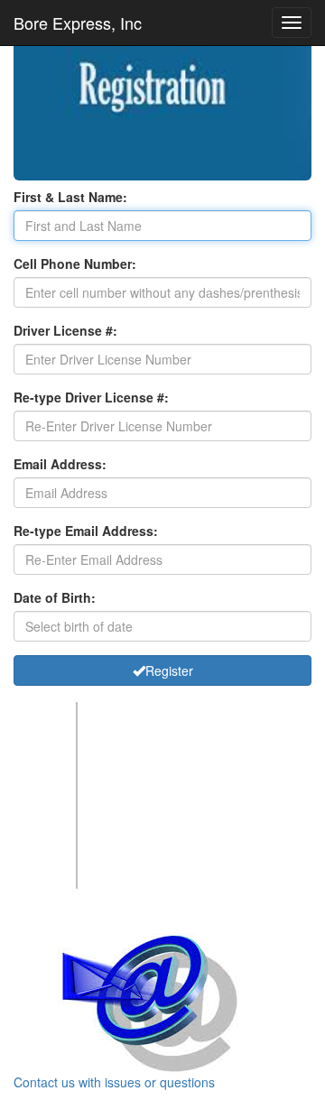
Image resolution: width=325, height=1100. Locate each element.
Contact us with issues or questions (114, 1082)
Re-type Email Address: (86, 531)
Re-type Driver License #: (91, 397)
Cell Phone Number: (75, 263)
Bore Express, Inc (78, 22)
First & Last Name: (70, 197)
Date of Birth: (55, 597)
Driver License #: (65, 330)
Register (169, 670)
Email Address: (60, 464)
